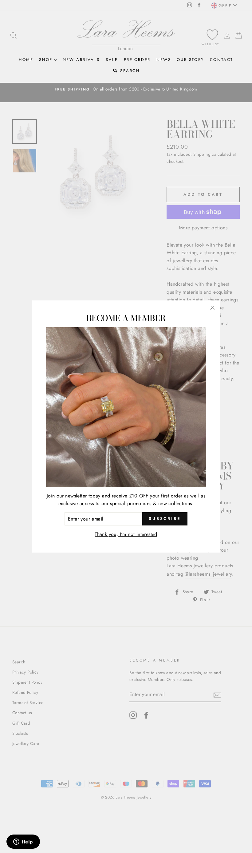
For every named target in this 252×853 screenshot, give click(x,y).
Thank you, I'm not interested (126, 534)
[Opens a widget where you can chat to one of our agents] (23, 842)
